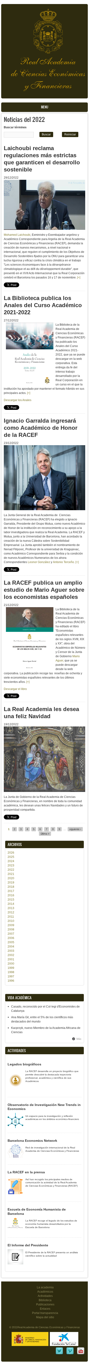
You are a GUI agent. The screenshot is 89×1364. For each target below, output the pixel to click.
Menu (44, 107)
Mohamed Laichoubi (17, 234)
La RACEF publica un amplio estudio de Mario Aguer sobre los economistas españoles (44, 589)
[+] (78, 277)
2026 (11, 852)
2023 (11, 865)
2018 (11, 886)
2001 (11, 959)
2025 (11, 857)
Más (78, 1038)
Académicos (45, 1291)
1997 (11, 976)
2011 (11, 916)
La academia (45, 1287)
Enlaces (45, 1308)
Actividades (45, 1296)
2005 (11, 942)
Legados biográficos (24, 1064)
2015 (11, 899)
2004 (11, 946)
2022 (11, 869)
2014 (11, 904)
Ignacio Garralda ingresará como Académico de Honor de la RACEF (40, 427)
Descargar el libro (15, 689)
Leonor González (39, 562)
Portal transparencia (45, 1313)
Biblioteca (45, 1300)
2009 (11, 925)
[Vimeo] (70, 1354)
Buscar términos (15, 127)
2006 (11, 938)
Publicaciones (45, 1304)
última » (45, 833)
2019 (11, 882)
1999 (11, 968)
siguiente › (75, 829)
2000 (11, 963)
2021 (11, 874)
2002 (11, 955)
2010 (11, 921)
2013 (11, 908)
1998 (11, 972)
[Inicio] (44, 29)
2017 (11, 891)
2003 (11, 950)
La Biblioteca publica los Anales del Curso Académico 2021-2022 (43, 305)
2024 (11, 861)
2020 (11, 878)
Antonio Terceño (63, 562)
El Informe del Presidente (28, 1245)
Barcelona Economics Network (32, 1140)
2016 (11, 895)
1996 (11, 980)
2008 (11, 929)
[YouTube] (80, 1354)
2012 (11, 912)
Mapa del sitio (45, 1317)
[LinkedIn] (59, 1354)
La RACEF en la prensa (26, 1172)
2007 (11, 933)
